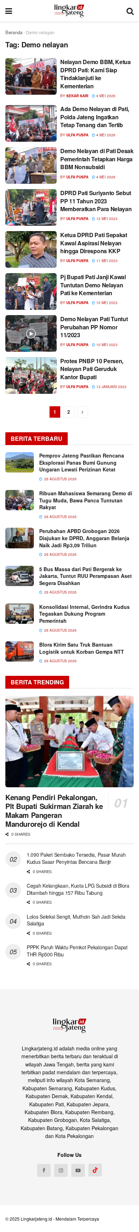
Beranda (13, 32)
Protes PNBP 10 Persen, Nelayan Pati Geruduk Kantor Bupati (91, 369)
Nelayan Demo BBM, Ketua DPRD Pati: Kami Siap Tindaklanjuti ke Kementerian (95, 74)
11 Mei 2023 (106, 260)
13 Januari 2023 (111, 386)
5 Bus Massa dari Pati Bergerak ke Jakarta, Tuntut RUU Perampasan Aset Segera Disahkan (85, 575)
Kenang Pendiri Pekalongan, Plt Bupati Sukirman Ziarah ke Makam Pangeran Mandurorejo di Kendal (54, 810)
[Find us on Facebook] (44, 1170)
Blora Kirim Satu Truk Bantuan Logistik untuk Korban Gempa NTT (81, 648)
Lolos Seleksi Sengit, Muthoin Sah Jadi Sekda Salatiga (76, 920)
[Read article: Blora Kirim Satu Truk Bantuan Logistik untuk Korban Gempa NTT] (19, 651)
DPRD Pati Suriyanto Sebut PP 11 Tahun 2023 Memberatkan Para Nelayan (96, 201)
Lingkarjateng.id (36, 1219)
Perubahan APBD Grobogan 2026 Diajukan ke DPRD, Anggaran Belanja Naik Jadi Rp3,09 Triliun (84, 537)
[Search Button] (130, 10)
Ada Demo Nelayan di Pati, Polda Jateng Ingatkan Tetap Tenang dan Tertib (94, 117)
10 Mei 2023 (106, 302)
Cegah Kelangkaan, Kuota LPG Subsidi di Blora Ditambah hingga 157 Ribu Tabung (78, 889)
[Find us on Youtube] (78, 1170)
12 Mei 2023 (106, 218)
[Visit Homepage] (69, 11)
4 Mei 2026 (105, 95)
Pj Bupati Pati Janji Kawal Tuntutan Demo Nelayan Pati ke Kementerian (93, 285)
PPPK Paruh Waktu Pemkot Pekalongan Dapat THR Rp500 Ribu (77, 951)
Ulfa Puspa (77, 134)
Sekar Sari (77, 95)
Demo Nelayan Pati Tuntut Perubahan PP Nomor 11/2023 (94, 327)
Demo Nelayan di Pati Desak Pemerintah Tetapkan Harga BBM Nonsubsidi (97, 159)
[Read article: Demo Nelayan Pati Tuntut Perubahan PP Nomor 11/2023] (31, 333)
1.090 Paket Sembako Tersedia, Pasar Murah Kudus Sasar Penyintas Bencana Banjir (76, 858)
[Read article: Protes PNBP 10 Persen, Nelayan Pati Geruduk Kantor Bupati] (31, 375)
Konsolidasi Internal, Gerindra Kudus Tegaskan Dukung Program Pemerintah (84, 613)
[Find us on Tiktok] (95, 1170)
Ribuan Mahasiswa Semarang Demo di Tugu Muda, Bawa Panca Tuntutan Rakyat (85, 500)
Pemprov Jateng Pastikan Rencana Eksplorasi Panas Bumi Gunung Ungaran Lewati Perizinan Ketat (81, 462)
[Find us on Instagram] (61, 1170)
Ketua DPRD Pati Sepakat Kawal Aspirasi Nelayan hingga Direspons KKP (93, 243)
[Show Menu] (8, 10)
